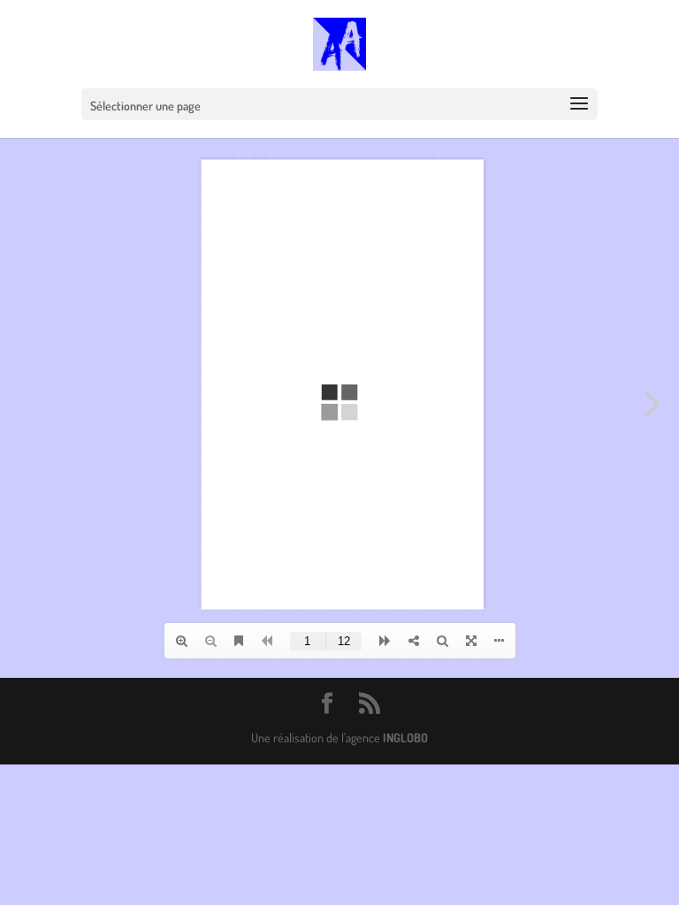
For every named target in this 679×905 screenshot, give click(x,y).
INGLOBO (405, 737)
